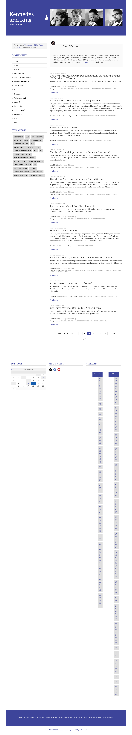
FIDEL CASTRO (99, 321)
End (113, 333)
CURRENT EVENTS (36, 140)
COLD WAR (39, 137)
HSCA (35, 151)
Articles (16, 70)
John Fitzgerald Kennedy (67, 86)
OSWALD (28, 165)
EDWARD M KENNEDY (85, 246)
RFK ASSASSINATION (20, 168)
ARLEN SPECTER (100, 116)
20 (28, 383)
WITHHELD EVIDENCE (37, 175)
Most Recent (18, 86)
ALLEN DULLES (18, 137)
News (16, 65)
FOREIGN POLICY (19, 147)
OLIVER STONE (18, 165)
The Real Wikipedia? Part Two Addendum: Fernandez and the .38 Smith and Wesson (85, 77)
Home (16, 61)
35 (93, 333)
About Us (17, 102)
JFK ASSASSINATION (20, 154)
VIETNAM (33, 168)
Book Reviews (19, 74)
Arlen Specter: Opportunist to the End (71, 283)
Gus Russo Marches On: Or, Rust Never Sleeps (75, 308)
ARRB (27, 137)
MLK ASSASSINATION (36, 161)
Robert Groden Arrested (63, 127)
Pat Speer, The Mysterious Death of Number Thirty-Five (81, 257)
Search (16, 118)
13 (28, 380)
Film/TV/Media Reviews (22, 78)
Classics (16, 90)
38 (105, 333)
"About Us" (88, 62)
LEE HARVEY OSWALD (21, 158)
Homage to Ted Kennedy (63, 230)
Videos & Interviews (21, 82)
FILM (32, 144)
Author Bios (18, 114)
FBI (27, 144)
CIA (33, 137)
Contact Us (18, 106)
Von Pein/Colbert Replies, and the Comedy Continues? (80, 152)
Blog (15, 122)
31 (76, 333)
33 (85, 333)
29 (68, 333)
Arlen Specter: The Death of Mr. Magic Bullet (75, 100)
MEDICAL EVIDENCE (20, 161)
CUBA (26, 140)
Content (18, 47)
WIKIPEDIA (108, 89)
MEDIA (32, 158)
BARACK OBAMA (111, 116)
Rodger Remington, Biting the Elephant (72, 206)
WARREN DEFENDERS (21, 175)
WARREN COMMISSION (21, 172)
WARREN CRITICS (37, 172)
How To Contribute (21, 110)
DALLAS (108, 140)
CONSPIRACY (18, 140)
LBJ (30, 154)
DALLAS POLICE (19, 144)
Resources (17, 94)
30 (72, 333)
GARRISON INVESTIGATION (22, 151)
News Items (63, 116)
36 (97, 333)
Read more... (54, 93)
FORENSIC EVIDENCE (33, 147)
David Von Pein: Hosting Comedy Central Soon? (76, 179)
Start (60, 333)
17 (13, 383)
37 (101, 333)
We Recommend (20, 98)
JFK (41, 151)
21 (33, 383)
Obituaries (62, 246)
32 (80, 333)
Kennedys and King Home (33, 45)
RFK (35, 165)
